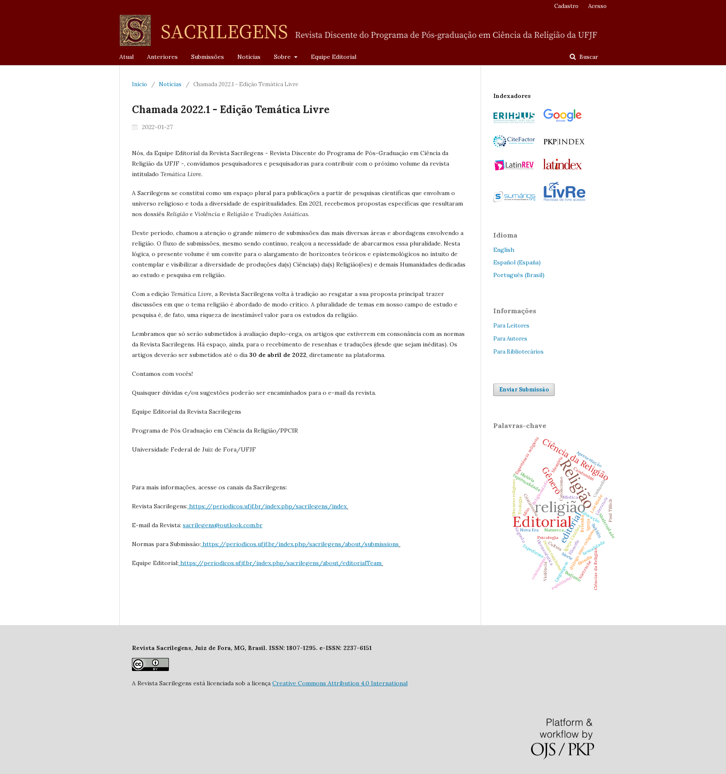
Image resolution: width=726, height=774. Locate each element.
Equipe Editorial (333, 57)
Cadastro (566, 6)
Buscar (588, 57)
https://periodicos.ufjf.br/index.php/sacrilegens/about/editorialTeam (280, 563)
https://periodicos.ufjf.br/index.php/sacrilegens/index (268, 506)
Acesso (597, 6)
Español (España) (517, 262)
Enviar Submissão (524, 389)
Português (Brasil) (518, 275)
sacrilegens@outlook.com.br (223, 525)
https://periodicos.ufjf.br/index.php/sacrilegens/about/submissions (301, 544)
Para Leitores (511, 325)
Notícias (248, 57)
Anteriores (162, 57)
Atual (126, 57)
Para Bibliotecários (518, 351)
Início (139, 84)
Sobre (283, 57)
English (503, 250)
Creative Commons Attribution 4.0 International (340, 683)
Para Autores (510, 338)
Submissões (207, 57)
